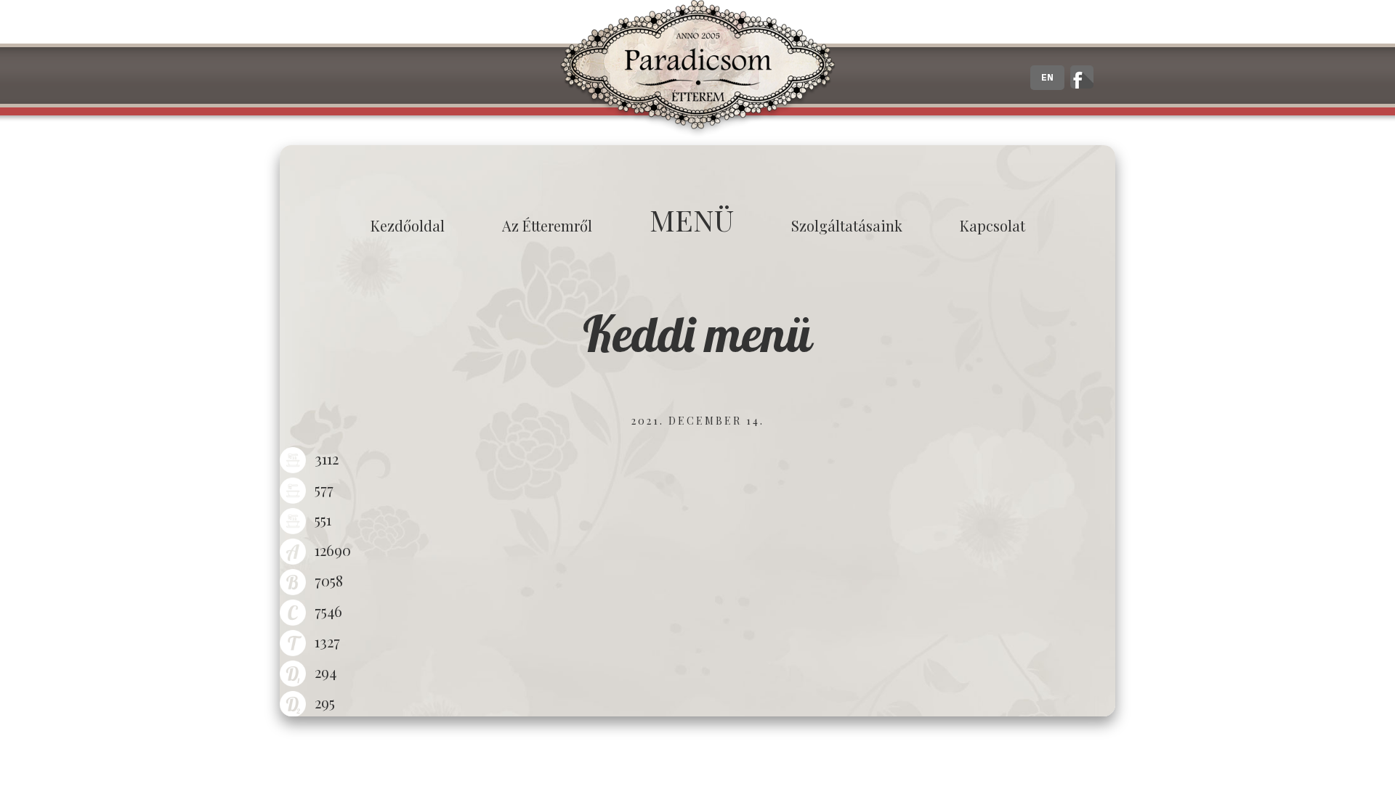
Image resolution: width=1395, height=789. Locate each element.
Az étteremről (547, 225)
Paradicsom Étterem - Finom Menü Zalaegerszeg (697, 69)
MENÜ (692, 219)
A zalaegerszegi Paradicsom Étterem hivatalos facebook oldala (1081, 77)
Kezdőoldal (408, 225)
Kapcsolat (992, 225)
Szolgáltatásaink (846, 225)
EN (1047, 77)
